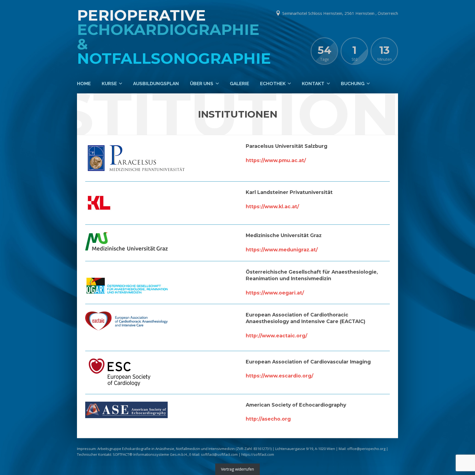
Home (84, 83)
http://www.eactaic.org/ (276, 335)
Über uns (201, 83)
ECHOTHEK (273, 83)
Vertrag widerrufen (237, 469)
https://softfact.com (257, 454)
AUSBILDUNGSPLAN (156, 83)
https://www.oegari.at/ (275, 293)
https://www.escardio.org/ (279, 376)
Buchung (352, 83)
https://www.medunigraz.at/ (282, 249)
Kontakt (313, 83)
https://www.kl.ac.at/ (272, 206)
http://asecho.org (268, 419)
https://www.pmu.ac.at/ (276, 160)
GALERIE (239, 83)
